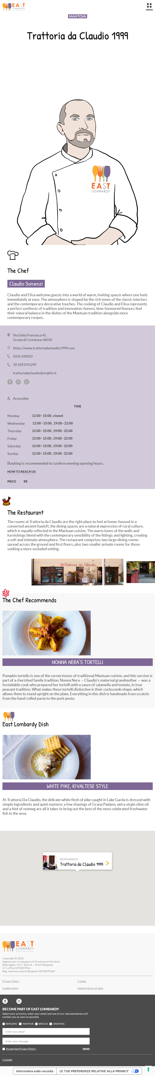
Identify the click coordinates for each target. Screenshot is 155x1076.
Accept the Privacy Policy (21, 1048)
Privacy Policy (10, 981)
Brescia (43, 1024)
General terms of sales (90, 988)
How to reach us (21, 471)
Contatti (7, 1059)
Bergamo (11, 1024)
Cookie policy (10, 988)
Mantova (28, 1024)
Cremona (58, 1024)
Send (86, 1048)
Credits (82, 981)
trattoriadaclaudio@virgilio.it (35, 373)
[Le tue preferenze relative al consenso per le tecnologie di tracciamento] (148, 1069)
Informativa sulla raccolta (34, 1071)
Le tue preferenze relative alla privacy (94, 1071)
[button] (77, 875)
